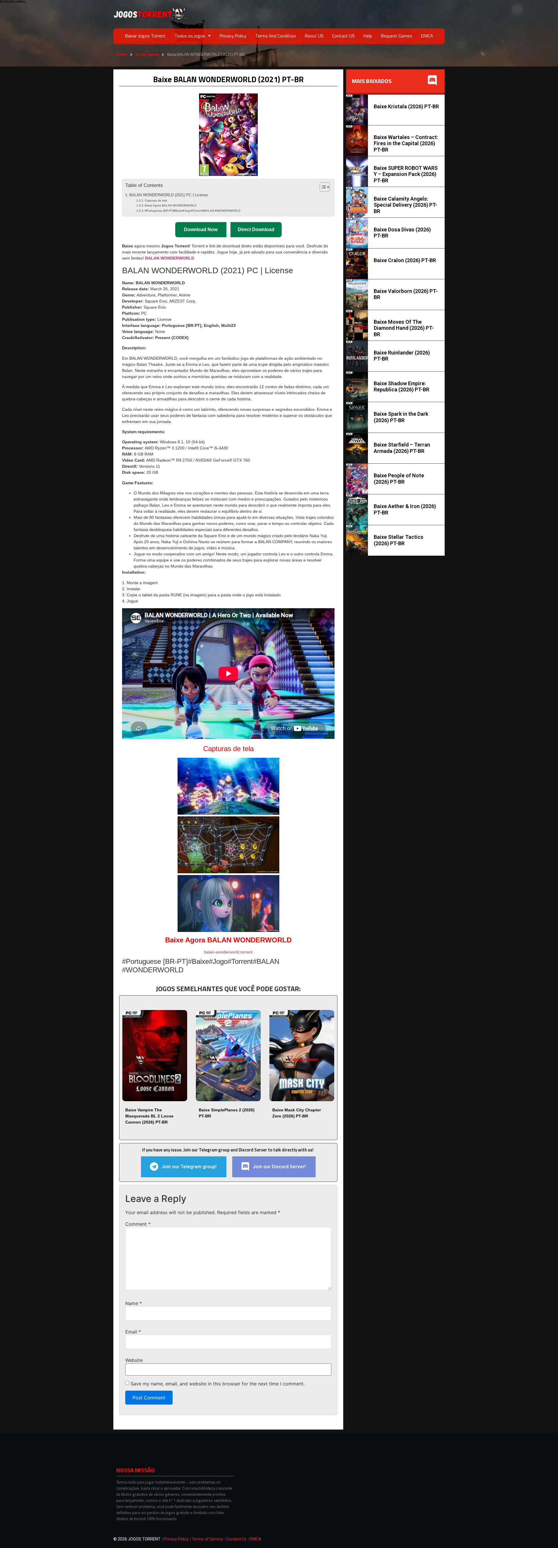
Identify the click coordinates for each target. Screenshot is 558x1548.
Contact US (343, 35)
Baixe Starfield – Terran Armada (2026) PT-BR (402, 448)
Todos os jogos (189, 35)
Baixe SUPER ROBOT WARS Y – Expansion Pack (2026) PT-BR (406, 174)
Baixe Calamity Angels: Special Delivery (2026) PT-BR (405, 205)
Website (134, 1360)
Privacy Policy (232, 35)
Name (133, 1303)
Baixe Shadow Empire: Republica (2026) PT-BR (401, 386)
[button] (192, 35)
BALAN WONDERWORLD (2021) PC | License (168, 195)
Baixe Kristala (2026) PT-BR (406, 106)
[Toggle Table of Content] (321, 187)
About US (314, 35)
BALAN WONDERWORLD (169, 258)
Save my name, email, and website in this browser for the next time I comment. (217, 1383)
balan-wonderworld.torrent (228, 952)
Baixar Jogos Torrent (145, 35)
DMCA (427, 35)
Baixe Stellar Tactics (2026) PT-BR (398, 540)
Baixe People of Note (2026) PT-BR (399, 478)
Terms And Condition (275, 35)
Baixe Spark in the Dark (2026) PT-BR (401, 417)
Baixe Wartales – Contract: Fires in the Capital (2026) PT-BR (406, 143)
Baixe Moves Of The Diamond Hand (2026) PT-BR (404, 328)
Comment (138, 1224)
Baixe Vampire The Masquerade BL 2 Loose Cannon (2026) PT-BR (149, 1116)
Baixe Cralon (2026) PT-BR (405, 260)
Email (133, 1331)
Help (367, 35)
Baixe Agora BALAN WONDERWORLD (170, 205)
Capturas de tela (156, 200)
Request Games (396, 35)
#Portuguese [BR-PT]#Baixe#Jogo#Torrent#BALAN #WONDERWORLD (192, 210)
